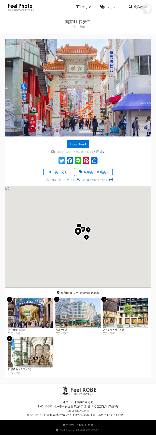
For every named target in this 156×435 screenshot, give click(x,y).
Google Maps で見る (95, 180)
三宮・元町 (62, 172)
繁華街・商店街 (96, 172)
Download (78, 144)
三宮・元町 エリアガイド (59, 180)
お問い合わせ (84, 424)
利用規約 (99, 151)
